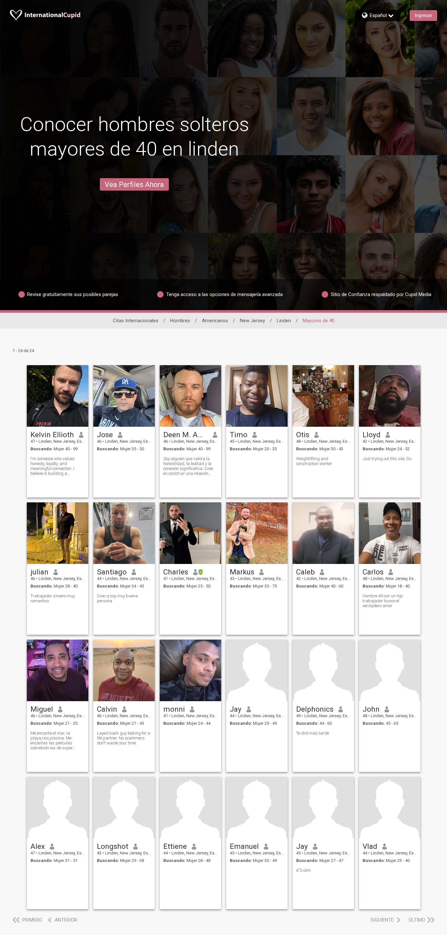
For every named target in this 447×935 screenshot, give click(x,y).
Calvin (107, 709)
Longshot (112, 846)
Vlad (370, 846)
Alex (37, 846)
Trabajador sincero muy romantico (52, 598)
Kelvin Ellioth (52, 434)
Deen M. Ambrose (185, 434)
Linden (284, 321)
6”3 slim (303, 870)
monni (174, 709)
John (371, 709)
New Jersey (252, 321)
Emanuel (244, 846)
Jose (105, 434)
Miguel (41, 709)
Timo (238, 434)
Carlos (373, 572)
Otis (302, 434)
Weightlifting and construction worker (314, 461)
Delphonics (314, 709)
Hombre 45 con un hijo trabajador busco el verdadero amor (383, 600)
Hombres (180, 321)
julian (39, 572)
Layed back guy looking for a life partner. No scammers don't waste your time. (123, 738)
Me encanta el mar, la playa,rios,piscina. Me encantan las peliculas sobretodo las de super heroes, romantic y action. (53, 740)
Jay (235, 709)
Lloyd (372, 434)
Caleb (305, 572)
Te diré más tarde (312, 733)
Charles (175, 572)
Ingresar (423, 15)
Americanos (215, 321)
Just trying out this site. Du (387, 458)
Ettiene (175, 846)
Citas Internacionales (135, 321)
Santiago (112, 572)
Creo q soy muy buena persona (117, 598)
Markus (242, 572)
